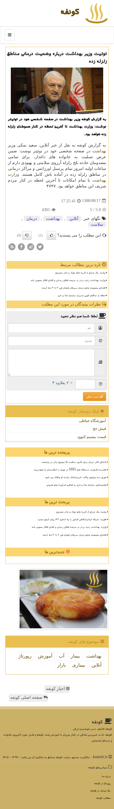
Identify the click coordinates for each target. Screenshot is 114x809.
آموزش (45, 655)
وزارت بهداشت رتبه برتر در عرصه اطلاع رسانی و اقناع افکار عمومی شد (68, 280)
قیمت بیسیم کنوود (91, 436)
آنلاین (73, 218)
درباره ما (106, 776)
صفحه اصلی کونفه (27, 697)
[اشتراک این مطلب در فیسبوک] (21, 246)
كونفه (70, 11)
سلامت (97, 224)
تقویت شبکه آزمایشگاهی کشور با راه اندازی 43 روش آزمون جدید (72, 519)
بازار (61, 665)
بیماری (78, 665)
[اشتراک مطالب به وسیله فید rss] (12, 246)
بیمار (75, 655)
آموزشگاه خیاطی (92, 420)
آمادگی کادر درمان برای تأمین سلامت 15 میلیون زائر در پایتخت (73, 462)
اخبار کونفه (56, 688)
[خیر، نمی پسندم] (27, 235)
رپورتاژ (25, 655)
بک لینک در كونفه (100, 791)
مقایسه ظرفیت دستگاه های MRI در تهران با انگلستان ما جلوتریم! (70, 470)
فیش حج (99, 428)
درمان (32, 218)
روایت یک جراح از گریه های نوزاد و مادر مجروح (80, 272)
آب (61, 655)
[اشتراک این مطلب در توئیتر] (40, 246)
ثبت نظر (92, 396)
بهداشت (99, 151)
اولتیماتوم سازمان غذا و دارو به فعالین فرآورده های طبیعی (76, 485)
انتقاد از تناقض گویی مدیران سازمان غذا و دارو (82, 295)
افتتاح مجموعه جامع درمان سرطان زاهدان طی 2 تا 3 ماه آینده (74, 288)
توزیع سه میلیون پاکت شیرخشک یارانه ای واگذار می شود (75, 477)
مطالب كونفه (103, 798)
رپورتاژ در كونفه (102, 783)
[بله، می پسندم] (51, 235)
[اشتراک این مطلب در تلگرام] (31, 246)
